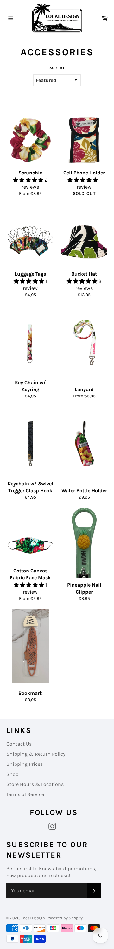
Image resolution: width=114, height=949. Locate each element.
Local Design (33, 918)
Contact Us (19, 744)
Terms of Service (25, 794)
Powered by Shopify (65, 918)
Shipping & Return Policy (35, 754)
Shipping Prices (24, 764)
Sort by (57, 68)
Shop (12, 774)
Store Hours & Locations (35, 784)
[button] (29, 180)
